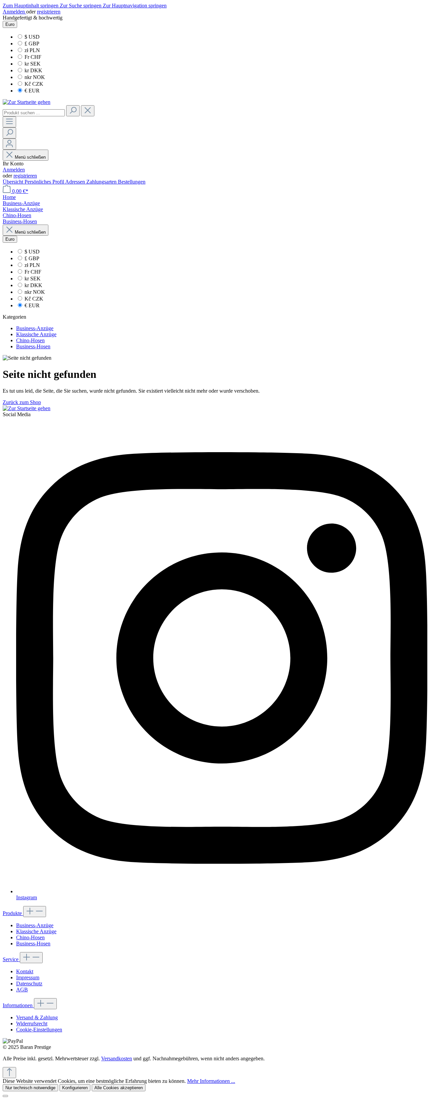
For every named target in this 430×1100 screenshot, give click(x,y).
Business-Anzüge (34, 925)
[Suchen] (73, 110)
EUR (32, 90)
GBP (32, 43)
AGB (22, 989)
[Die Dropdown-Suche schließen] (87, 110)
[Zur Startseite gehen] (26, 102)
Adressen (75, 182)
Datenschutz (29, 983)
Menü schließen (30, 157)
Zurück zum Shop (22, 402)
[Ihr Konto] (9, 144)
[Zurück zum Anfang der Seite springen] (9, 1072)
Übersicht (14, 182)
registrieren (48, 11)
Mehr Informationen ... (211, 1081)
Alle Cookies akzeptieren (118, 1087)
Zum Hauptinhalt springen (31, 5)
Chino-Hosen (30, 937)
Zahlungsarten (102, 182)
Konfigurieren (75, 1087)
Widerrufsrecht (31, 1023)
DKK (33, 70)
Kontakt (24, 971)
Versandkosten (116, 1058)
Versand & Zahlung (37, 1017)
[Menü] (9, 121)
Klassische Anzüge (36, 931)
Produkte (13, 913)
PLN (32, 50)
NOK (35, 77)
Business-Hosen (33, 943)
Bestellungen (131, 182)
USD (32, 37)
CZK (34, 84)
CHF (33, 57)
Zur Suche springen (81, 5)
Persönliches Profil (45, 182)
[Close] (5, 1096)
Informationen (18, 1005)
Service (11, 959)
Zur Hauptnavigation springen (135, 5)
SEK (33, 64)
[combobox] (34, 112)
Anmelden (14, 11)
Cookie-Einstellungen (39, 1029)
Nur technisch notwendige (30, 1087)
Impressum (27, 977)
